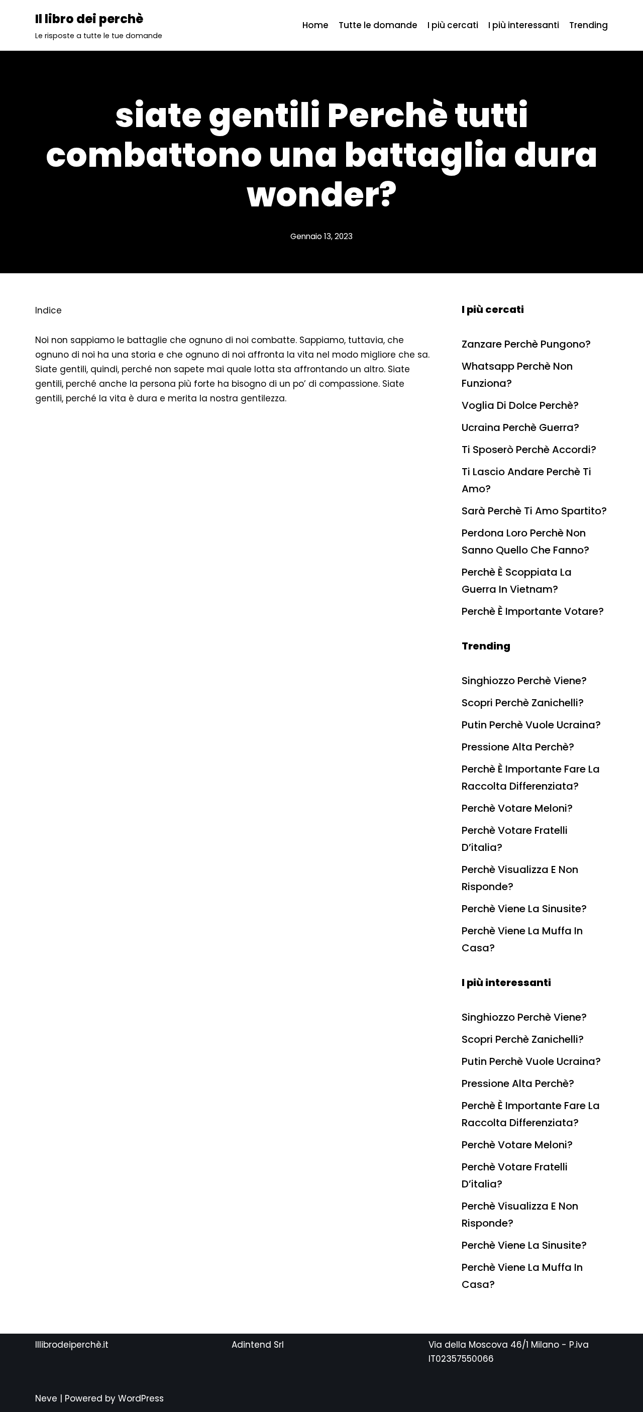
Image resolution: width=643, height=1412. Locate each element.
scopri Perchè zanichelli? (523, 703)
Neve (46, 1398)
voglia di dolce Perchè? (520, 405)
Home (315, 25)
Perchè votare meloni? (517, 808)
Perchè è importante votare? (533, 611)
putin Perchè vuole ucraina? (531, 725)
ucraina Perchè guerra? (520, 427)
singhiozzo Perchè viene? (524, 681)
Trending (588, 25)
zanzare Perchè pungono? (526, 344)
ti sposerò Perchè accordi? (529, 450)
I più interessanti (523, 25)
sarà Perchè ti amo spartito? (534, 511)
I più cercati (452, 25)
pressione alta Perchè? (518, 747)
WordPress (141, 1398)
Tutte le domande (378, 25)
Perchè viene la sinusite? (524, 909)
